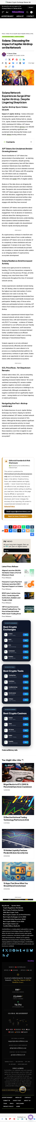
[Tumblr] (20, 950)
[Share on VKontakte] (13, 63)
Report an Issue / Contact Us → (18, 516)
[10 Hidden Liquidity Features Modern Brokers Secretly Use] (18, 838)
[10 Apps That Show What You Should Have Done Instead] (18, 871)
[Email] (6, 66)
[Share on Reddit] (9, 63)
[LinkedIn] (17, 950)
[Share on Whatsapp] (20, 59)
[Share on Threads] (20, 63)
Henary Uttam (12, 53)
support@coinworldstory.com (18, 1041)
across (22, 127)
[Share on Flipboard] (13, 59)
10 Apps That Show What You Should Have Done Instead (16, 884)
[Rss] (4, 955)
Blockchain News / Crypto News (13, 36)
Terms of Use (17, 8)
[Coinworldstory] (18, 12)
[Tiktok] (7, 955)
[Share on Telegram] (16, 63)
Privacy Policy (6, 8)
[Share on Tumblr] (6, 63)
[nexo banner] (16, 551)
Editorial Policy (9, 506)
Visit (26, 634)
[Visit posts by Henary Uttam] (4, 54)
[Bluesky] (31, 950)
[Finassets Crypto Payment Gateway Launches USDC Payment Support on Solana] (29, 584)
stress (9, 134)
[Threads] (27, 950)
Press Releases (6, 578)
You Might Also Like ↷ (12, 760)
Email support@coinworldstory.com (19, 511)
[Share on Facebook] (6, 59)
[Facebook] (3, 950)
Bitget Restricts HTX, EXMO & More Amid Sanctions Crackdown (18, 785)
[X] (7, 950)
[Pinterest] (14, 950)
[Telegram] (23, 950)
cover (14, 179)
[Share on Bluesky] (23, 63)
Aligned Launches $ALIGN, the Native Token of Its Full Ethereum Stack (11, 572)
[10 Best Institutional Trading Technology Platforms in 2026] (18, 805)
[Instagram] (10, 950)
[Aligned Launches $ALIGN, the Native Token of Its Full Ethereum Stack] (29, 572)
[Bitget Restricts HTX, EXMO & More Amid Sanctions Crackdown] (18, 772)
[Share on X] (9, 59)
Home (3, 33)
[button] (31, 7)
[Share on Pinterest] (16, 59)
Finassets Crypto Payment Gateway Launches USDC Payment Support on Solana (12, 584)
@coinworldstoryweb (18, 1055)
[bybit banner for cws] (18, 899)
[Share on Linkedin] (23, 59)
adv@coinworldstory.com (18, 1048)
